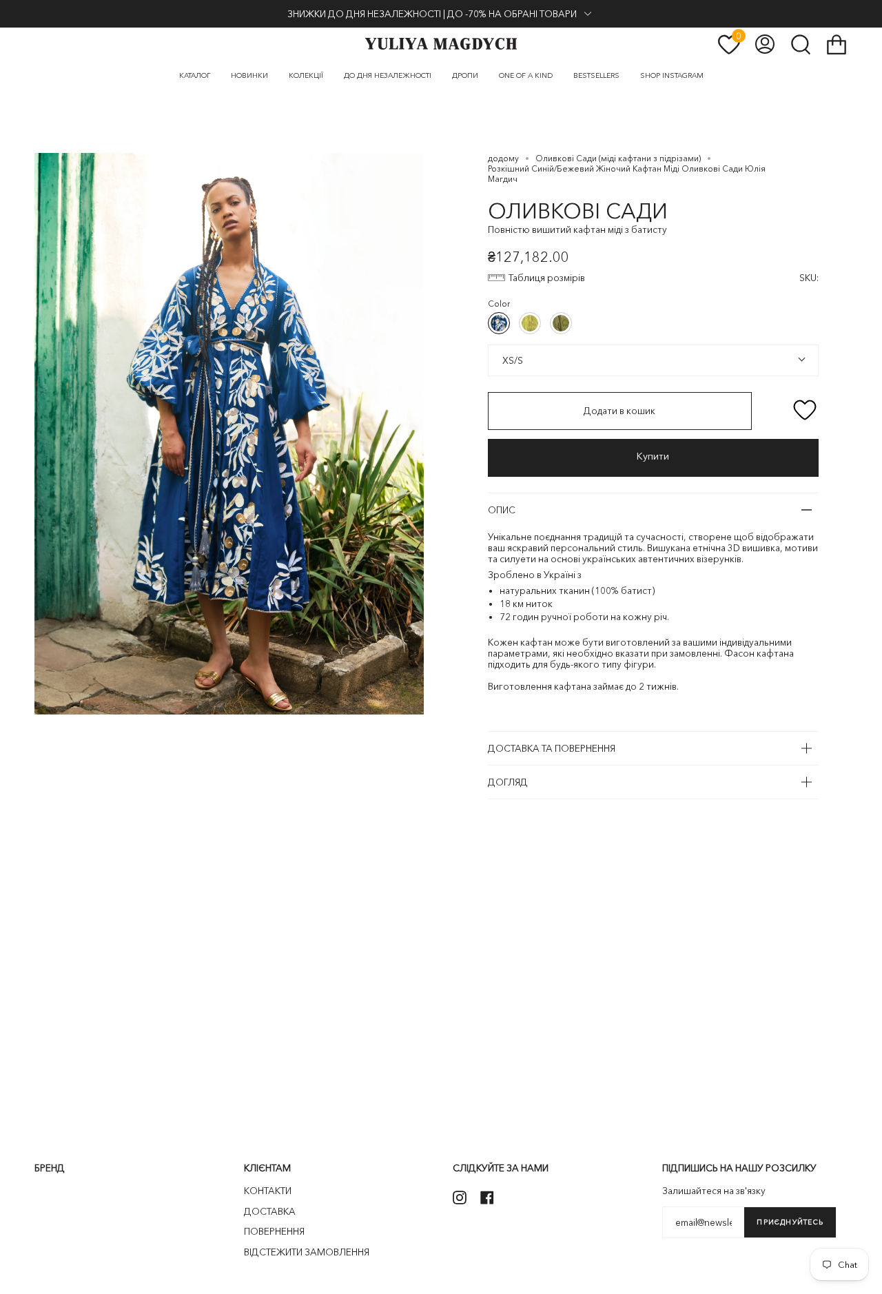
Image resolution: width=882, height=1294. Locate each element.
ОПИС (501, 509)
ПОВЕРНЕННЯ (274, 1231)
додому (503, 158)
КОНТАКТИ (267, 1190)
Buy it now (653, 458)
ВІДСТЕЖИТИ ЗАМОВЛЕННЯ (306, 1251)
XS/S (511, 360)
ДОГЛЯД (508, 782)
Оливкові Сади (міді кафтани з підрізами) (618, 158)
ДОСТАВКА (270, 1211)
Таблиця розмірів (547, 277)
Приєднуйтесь (790, 1222)
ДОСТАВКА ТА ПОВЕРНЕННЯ (551, 748)
